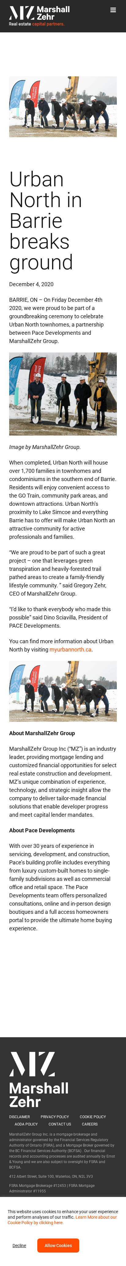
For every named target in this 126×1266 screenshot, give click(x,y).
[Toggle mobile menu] (113, 10)
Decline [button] (19, 1245)
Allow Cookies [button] (58, 1245)
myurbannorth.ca (70, 649)
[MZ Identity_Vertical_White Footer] (38, 1054)
